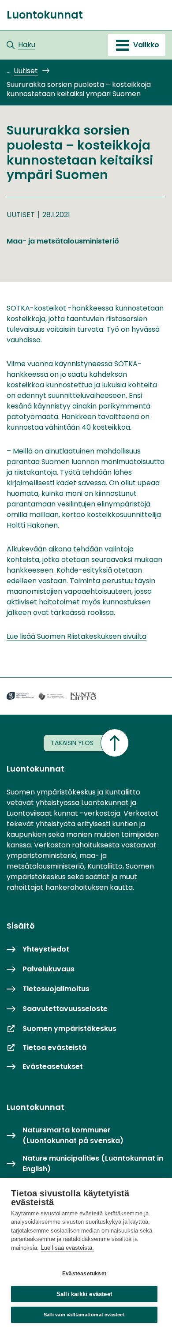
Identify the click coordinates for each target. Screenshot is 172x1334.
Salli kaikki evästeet (84, 1294)
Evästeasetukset (84, 1273)
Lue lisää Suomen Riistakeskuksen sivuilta (76, 636)
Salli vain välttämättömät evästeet (84, 1314)
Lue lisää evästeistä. (67, 1247)
